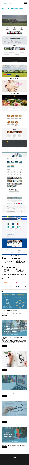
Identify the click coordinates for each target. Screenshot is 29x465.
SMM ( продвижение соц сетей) (20, 270)
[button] (25, 3)
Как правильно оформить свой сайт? (9, 368)
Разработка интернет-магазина (20, 268)
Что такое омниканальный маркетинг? (9, 310)
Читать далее (4, 315)
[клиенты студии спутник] (5, 282)
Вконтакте (14, 457)
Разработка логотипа (6, 270)
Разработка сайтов (6, 268)
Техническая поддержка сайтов (20, 271)
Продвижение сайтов (6, 269)
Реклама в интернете (18, 269)
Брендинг (5, 271)
